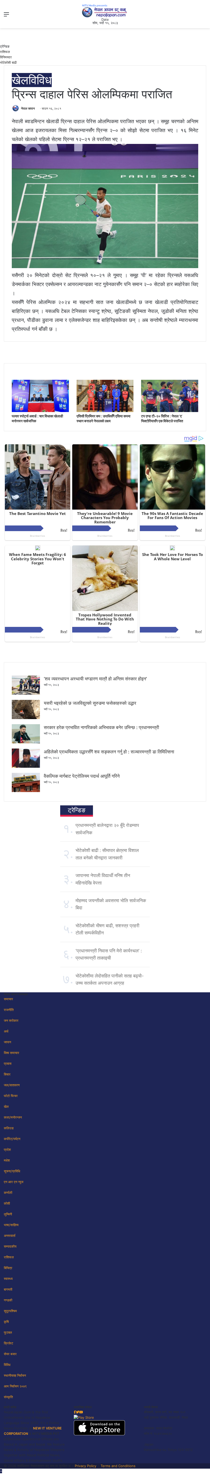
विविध (40, 80)
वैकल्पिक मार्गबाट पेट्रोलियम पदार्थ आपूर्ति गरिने (82, 776)
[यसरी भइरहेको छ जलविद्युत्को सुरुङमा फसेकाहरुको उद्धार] (26, 718)
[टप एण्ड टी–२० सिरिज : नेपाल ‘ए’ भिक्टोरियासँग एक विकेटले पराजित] (169, 411)
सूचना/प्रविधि (12, 1171)
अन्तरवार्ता (9, 1236)
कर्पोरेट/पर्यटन (12, 1139)
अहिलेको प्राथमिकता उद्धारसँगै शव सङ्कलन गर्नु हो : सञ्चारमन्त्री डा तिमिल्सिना (109, 751)
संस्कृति (8, 1397)
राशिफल (5, 52)
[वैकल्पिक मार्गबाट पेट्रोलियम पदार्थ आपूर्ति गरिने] (26, 791)
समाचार (8, 999)
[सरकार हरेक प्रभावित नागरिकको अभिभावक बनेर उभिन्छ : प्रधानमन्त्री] (26, 742)
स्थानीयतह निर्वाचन (15, 1375)
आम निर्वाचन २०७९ (15, 1386)
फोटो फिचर (11, 1096)
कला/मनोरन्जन (13, 1117)
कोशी (7, 1203)
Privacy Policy (85, 1466)
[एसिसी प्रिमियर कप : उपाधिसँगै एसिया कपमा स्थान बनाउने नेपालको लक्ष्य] (105, 411)
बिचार (7, 1074)
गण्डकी (8, 1300)
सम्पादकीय (10, 1246)
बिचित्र (8, 1268)
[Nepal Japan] (105, 11)
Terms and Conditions (118, 1466)
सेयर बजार (10, 1354)
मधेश (7, 1160)
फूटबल (8, 1332)
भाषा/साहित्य (11, 1225)
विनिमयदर (6, 57)
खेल (20, 80)
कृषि (6, 1322)
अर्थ (6, 1031)
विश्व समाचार (11, 1053)
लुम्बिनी (8, 1214)
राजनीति (9, 1010)
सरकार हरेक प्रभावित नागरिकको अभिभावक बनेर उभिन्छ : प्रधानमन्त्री (101, 727)
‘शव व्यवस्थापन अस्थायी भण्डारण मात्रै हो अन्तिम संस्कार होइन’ (95, 678)
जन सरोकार (11, 1020)
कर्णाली (8, 1193)
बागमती (8, 1289)
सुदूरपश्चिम (10, 1311)
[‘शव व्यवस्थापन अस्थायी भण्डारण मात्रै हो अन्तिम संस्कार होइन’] (26, 693)
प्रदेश (7, 1149)
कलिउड (9, 1128)
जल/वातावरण (12, 1085)
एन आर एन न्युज (13, 1182)
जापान (7, 1042)
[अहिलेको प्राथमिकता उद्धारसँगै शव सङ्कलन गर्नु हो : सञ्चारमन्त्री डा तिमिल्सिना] (26, 766)
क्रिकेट (8, 1343)
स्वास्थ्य (8, 1279)
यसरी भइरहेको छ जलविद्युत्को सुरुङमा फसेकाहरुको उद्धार (90, 703)
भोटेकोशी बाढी (8, 62)
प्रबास (8, 1063)
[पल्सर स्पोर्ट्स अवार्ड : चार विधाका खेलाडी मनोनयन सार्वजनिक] (40, 411)
